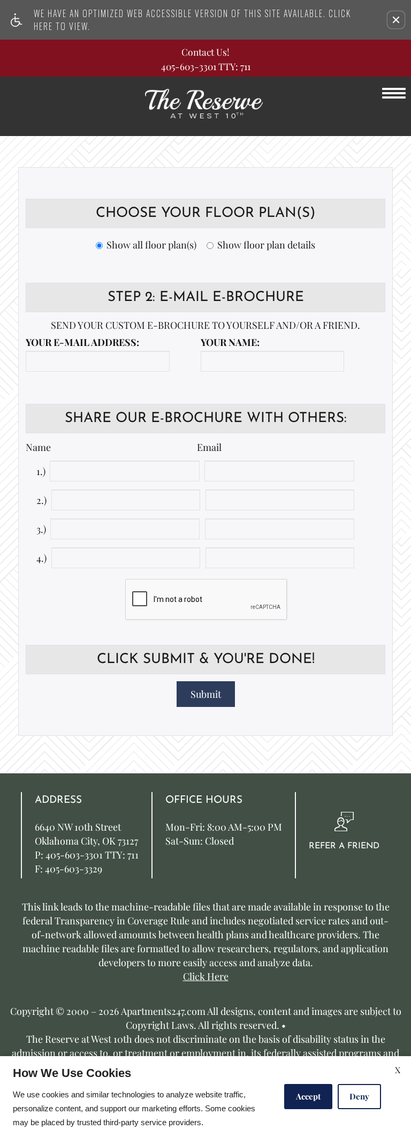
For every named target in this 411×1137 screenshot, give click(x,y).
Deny (359, 1096)
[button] (396, 19)
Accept (308, 1096)
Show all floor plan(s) (151, 245)
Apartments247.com (163, 1011)
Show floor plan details (266, 245)
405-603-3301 (205, 66)
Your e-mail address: (82, 342)
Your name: (230, 342)
